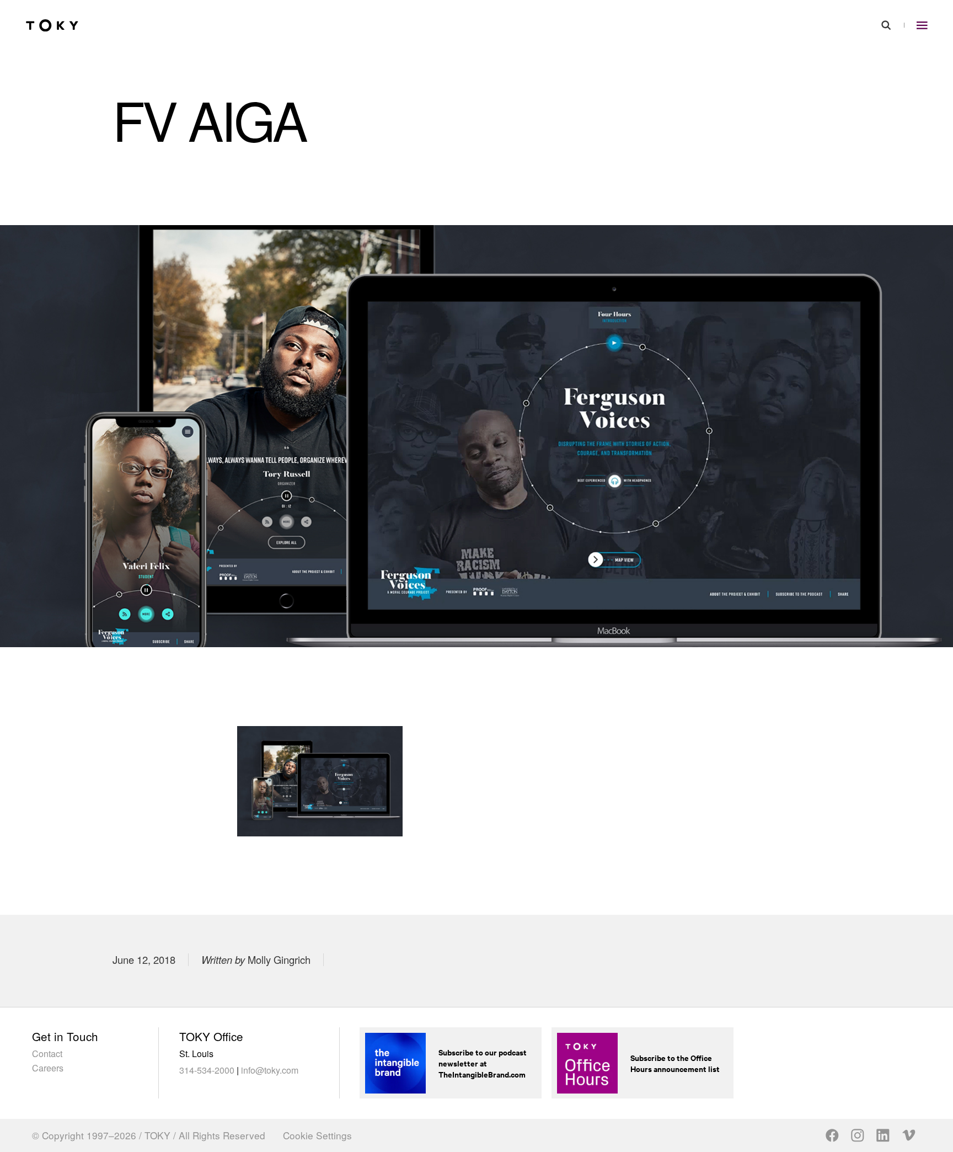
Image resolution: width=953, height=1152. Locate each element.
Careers (47, 1067)
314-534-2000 (206, 1069)
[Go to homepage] (52, 26)
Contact (47, 1053)
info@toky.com (269, 1069)
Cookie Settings (317, 1136)
